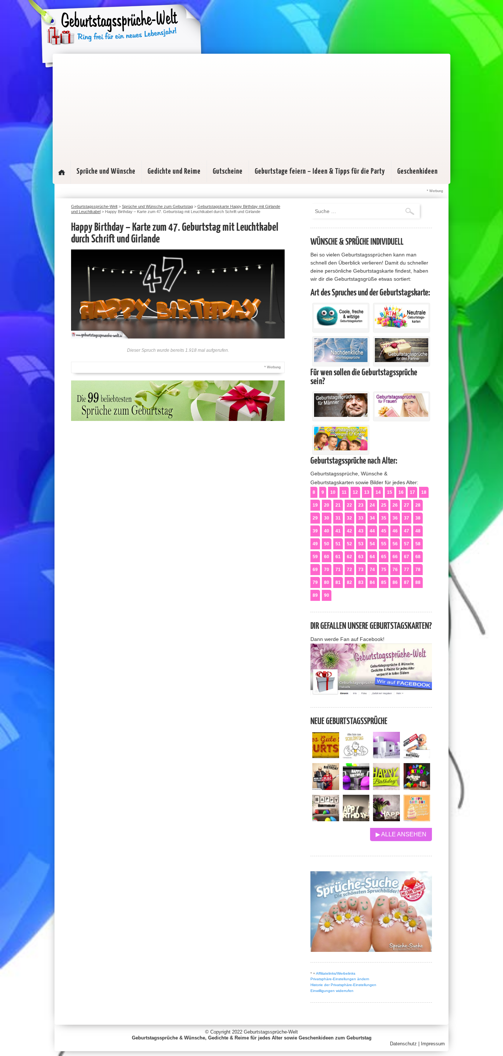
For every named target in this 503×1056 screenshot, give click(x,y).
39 (315, 531)
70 (326, 569)
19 (315, 505)
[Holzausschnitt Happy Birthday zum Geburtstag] (386, 788)
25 (383, 505)
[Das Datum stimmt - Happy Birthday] (417, 819)
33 (360, 518)
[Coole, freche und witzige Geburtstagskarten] (340, 326)
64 (372, 556)
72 (349, 569)
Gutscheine (228, 171)
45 (383, 531)
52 (349, 543)
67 (406, 556)
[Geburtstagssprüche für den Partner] (401, 360)
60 (326, 556)
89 (315, 595)
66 (395, 556)
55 (383, 543)
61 (338, 556)
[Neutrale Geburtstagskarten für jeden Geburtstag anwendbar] (401, 326)
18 (423, 492)
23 (360, 505)
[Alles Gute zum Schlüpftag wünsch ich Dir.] (356, 756)
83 (360, 582)
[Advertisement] (251, 105)
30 (326, 518)
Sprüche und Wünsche (106, 171)
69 (315, 569)
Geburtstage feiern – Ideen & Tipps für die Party (320, 171)
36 (395, 518)
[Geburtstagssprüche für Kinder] (340, 448)
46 (395, 531)
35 (383, 518)
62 (349, 556)
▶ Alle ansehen (401, 834)
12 (355, 492)
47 (406, 531)
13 (366, 492)
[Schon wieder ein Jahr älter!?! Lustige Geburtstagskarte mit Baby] (417, 756)
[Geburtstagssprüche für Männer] (340, 415)
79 (315, 582)
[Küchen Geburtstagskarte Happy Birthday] (356, 788)
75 (383, 569)
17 (412, 492)
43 (360, 531)
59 (315, 556)
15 (389, 492)
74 (372, 569)
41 (338, 531)
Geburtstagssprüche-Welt (271, 1032)
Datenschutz (403, 1043)
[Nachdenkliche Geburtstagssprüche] (340, 360)
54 (372, 543)
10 (332, 492)
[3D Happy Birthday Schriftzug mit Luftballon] (386, 756)
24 (372, 505)
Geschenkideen (417, 171)
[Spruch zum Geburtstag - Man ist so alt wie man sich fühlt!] (325, 788)
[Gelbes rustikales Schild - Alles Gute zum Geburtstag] (325, 756)
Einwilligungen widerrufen (331, 991)
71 (338, 569)
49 (315, 543)
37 (406, 518)
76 (395, 569)
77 (406, 569)
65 (383, 556)
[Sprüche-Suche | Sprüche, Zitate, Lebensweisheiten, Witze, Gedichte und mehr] (371, 950)
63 (360, 556)
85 (383, 582)
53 (360, 543)
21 (338, 505)
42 (349, 531)
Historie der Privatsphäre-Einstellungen (343, 985)
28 (418, 505)
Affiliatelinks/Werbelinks (335, 973)
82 (349, 582)
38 (418, 518)
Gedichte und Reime (174, 171)
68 (418, 556)
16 (401, 492)
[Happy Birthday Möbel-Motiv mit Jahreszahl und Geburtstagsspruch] (356, 819)
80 (326, 582)
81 (338, 582)
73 (360, 569)
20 (326, 505)
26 (395, 505)
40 (326, 531)
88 (418, 582)
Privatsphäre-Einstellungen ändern (339, 979)
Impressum (433, 1043)
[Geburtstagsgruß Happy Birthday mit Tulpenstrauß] (386, 819)
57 (406, 543)
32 (349, 518)
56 (395, 543)
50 (326, 543)
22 (349, 505)
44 (372, 531)
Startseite (61, 172)
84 (372, 582)
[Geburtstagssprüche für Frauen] (401, 415)
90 (326, 595)
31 (338, 518)
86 (395, 582)
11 (344, 492)
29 (315, 518)
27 (406, 505)
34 (372, 518)
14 (378, 492)
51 (338, 543)
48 (418, 531)
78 (418, 569)
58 (418, 543)
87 (406, 582)
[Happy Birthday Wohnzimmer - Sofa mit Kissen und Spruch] (325, 819)
